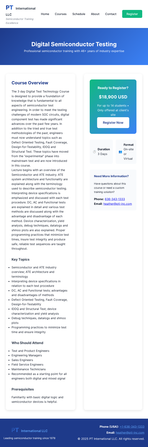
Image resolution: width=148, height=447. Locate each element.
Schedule (78, 14)
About (95, 14)
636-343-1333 (115, 199)
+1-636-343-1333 (132, 426)
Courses (61, 14)
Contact (110, 14)
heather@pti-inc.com (117, 204)
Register (132, 14)
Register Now (113, 122)
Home (45, 14)
